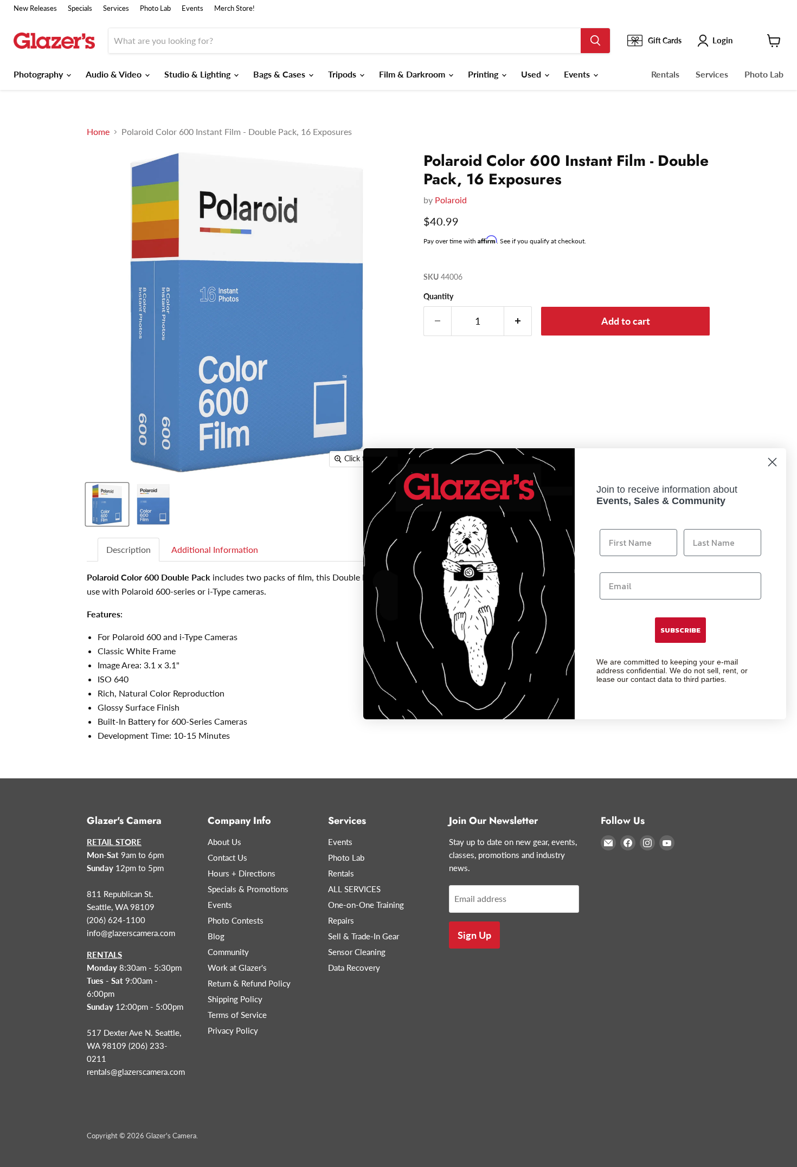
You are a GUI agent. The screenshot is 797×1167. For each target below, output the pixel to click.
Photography (39, 74)
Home (98, 132)
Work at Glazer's (237, 967)
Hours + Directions (241, 873)
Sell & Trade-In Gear (363, 936)
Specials (80, 8)
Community (228, 952)
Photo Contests (235, 920)
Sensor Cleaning (356, 952)
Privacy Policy (233, 1030)
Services (116, 8)
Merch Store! (234, 8)
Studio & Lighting (198, 74)
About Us (224, 842)
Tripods (343, 74)
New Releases (35, 8)
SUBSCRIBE (680, 630)
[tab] (129, 550)
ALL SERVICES (354, 889)
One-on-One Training (366, 905)
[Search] (595, 40)
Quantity (438, 296)
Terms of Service (237, 1015)
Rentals (665, 74)
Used (532, 74)
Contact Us (227, 857)
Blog (216, 936)
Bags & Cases (280, 74)
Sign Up (474, 935)
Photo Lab (155, 8)
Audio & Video (115, 74)
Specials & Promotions (248, 889)
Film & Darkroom (413, 74)
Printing (484, 74)
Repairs (341, 920)
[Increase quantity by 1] (518, 321)
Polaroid (451, 200)
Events (192, 8)
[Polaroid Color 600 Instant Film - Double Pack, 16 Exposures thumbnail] (107, 504)
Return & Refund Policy (249, 983)
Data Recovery (354, 967)
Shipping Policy (235, 999)
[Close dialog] (772, 462)
